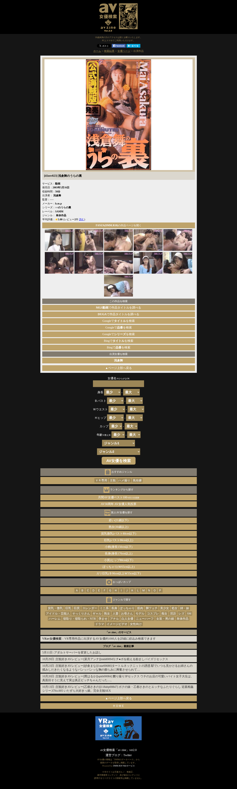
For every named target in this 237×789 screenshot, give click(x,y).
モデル (140, 613)
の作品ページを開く (118, 225)
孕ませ (103, 618)
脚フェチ (152, 608)
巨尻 (77, 608)
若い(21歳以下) (118, 520)
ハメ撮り (124, 480)
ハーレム (55, 618)
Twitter (127, 755)
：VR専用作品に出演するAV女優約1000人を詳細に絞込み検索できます (99, 638)
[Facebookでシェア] (119, 46)
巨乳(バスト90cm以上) (118, 540)
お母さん (127, 613)
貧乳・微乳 (55, 608)
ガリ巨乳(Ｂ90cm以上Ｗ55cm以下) (118, 573)
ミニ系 (104, 608)
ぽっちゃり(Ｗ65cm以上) (119, 566)
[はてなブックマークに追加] (133, 46)
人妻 (115, 613)
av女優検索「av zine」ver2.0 (118, 750)
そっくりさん (81, 613)
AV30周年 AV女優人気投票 (118, 504)
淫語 (173, 613)
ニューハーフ (145, 618)
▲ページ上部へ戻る (118, 367)
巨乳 (68, 608)
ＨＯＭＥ (118, 705)
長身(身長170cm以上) (118, 553)
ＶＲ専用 (101, 480)
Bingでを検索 (118, 340)
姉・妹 (184, 608)
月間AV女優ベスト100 (118, 497)
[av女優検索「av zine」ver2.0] (118, 32)
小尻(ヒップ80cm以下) (118, 560)
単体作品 (182, 618)
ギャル (97, 613)
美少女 (164, 608)
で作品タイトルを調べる (118, 307)
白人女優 (127, 618)
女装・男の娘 (165, 618)
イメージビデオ (117, 624)
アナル (114, 618)
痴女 (164, 613)
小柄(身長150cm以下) (118, 546)
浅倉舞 (118, 360)
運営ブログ (113, 755)
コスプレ (153, 613)
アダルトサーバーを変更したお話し (77, 652)
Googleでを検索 (118, 320)
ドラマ (99, 624)
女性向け (136, 624)
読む (81, 219)
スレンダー (89, 608)
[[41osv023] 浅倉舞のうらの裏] (118, 169)
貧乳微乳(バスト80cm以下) (118, 533)
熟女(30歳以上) (118, 526)
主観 (113, 480)
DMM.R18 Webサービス (124, 766)
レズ (181, 613)
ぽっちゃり (127, 608)
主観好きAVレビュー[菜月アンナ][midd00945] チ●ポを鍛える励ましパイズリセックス (112, 659)
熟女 (107, 613)
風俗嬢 (137, 480)
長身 (114, 608)
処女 (175, 608)
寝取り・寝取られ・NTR (79, 618)
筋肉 (140, 608)
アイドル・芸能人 (58, 613)
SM (189, 613)
